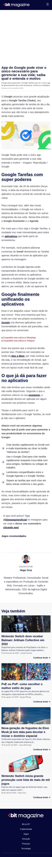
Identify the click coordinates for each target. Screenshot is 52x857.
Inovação (26, 839)
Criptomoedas (26, 829)
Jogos (26, 834)
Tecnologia (26, 849)
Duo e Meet (17, 356)
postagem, (35, 395)
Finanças (26, 844)
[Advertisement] (26, 37)
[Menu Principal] (47, 4)
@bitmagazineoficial (15, 519)
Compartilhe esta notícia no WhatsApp (18, 338)
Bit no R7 (26, 824)
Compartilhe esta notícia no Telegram (18, 341)
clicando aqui (11, 527)
